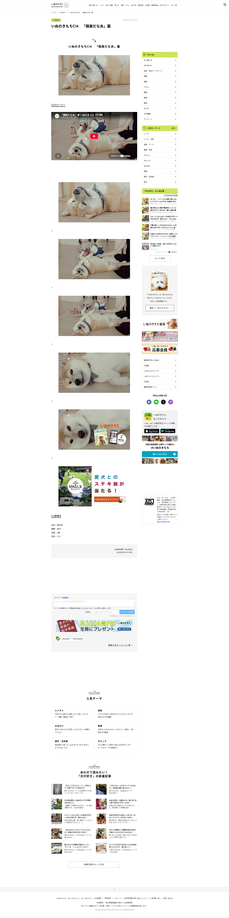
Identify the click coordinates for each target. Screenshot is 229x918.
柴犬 (145, 182)
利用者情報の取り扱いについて (136, 898)
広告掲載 (97, 898)
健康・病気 (148, 150)
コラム (146, 87)
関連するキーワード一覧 (119, 645)
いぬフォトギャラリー (152, 376)
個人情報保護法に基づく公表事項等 (119, 902)
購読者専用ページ (150, 387)
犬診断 (146, 381)
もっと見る (160, 258)
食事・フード (149, 144)
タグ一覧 (174, 5)
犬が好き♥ (147, 65)
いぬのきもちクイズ (151, 371)
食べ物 (133, 5)
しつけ (101, 5)
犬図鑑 (147, 5)
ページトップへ (114, 889)
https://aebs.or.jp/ (163, 521)
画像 (145, 97)
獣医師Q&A (155, 5)
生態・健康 (109, 5)
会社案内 (100, 902)
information (78, 638)
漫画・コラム (125, 5)
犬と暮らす (148, 60)
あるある (147, 166)
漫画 (145, 81)
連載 (145, 76)
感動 (145, 171)
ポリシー (117, 898)
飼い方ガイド (165, 5)
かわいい (147, 155)
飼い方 (117, 5)
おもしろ (147, 160)
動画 (145, 92)
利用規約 (107, 898)
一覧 (172, 128)
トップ (53, 12)
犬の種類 (147, 113)
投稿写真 (140, 5)
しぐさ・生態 (149, 139)
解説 (145, 103)
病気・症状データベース (153, 71)
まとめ (146, 108)
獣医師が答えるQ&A (151, 360)
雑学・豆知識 (149, 176)
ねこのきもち (86, 898)
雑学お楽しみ (93, 5)
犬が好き (62, 12)
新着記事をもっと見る (94, 864)
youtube (66, 638)
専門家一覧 (155, 898)
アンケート (148, 119)
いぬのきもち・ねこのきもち (67, 898)
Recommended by (162, 252)
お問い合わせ (168, 898)
